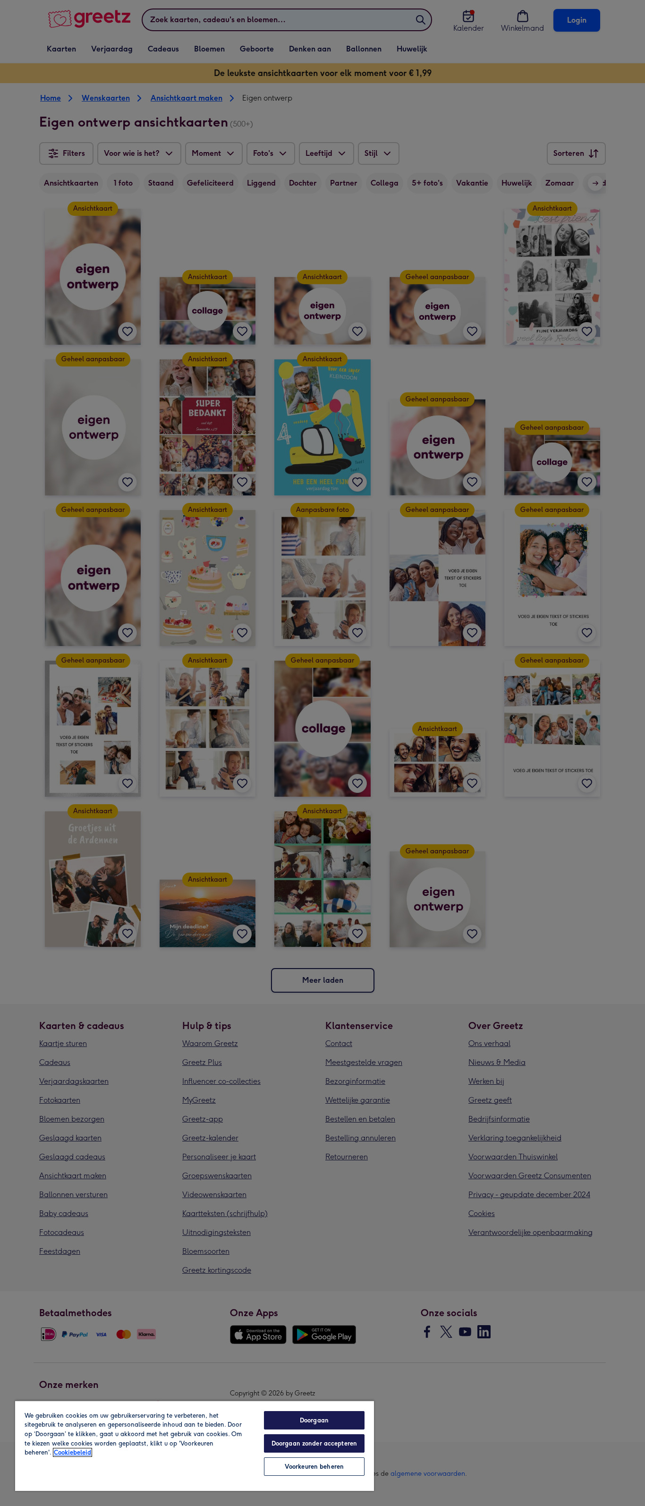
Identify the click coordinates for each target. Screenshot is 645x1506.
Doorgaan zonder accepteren (314, 1443)
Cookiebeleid (72, 1452)
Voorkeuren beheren (314, 1466)
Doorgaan (314, 1420)
